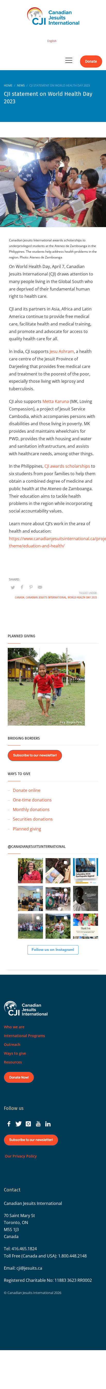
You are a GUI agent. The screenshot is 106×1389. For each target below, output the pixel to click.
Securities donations (33, 819)
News (21, 85)
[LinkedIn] (48, 1124)
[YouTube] (38, 1124)
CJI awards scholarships (67, 466)
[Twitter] (18, 1124)
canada (19, 597)
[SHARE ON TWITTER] (13, 587)
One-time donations (32, 800)
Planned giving (27, 829)
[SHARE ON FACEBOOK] (22, 587)
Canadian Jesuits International (46, 597)
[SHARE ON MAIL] (40, 587)
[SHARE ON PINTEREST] (31, 587)
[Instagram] (28, 1124)
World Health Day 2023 (82, 597)
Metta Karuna (55, 401)
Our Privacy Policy (20, 1156)
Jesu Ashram (62, 351)
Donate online (26, 790)
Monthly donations (31, 809)
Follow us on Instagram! (53, 949)
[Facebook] (9, 1124)
